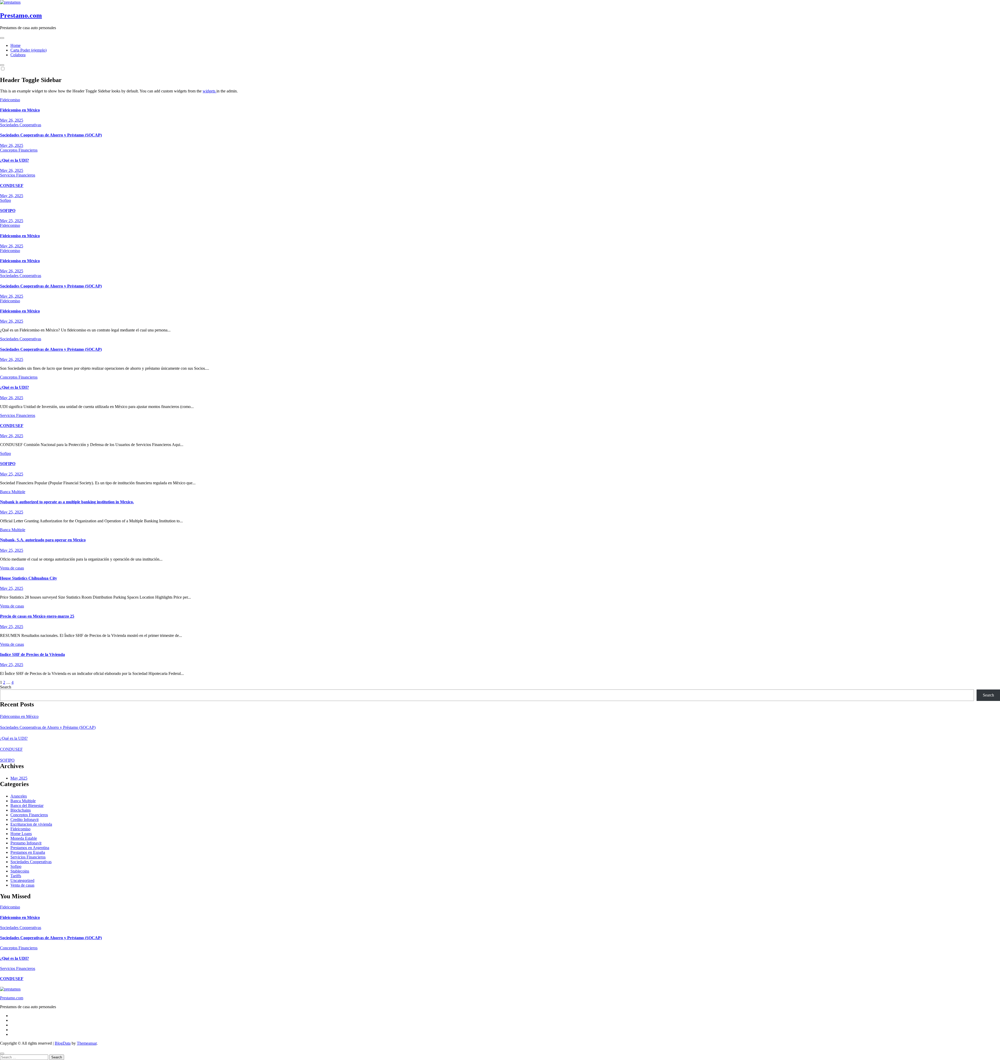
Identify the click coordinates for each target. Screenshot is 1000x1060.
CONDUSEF (11, 185)
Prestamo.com (21, 15)
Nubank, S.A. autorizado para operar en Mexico (43, 540)
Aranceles (18, 796)
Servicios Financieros (17, 175)
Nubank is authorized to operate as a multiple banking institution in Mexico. (67, 502)
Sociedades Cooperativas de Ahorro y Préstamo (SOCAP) (51, 135)
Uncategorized (22, 880)
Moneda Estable (23, 838)
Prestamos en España (27, 852)
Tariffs (15, 876)
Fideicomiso (10, 100)
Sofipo (5, 200)
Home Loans (21, 833)
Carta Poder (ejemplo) (28, 50)
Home (15, 45)
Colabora (18, 55)
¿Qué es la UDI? (14, 160)
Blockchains (20, 810)
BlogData (63, 1043)
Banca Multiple (12, 492)
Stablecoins (19, 871)
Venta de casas (12, 568)
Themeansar (87, 1043)
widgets (209, 91)
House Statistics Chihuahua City (28, 578)
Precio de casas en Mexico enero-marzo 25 (37, 616)
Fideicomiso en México (20, 110)
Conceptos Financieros (19, 150)
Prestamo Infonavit (25, 843)
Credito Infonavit (24, 819)
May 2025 (18, 778)
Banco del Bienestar (26, 805)
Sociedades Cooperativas (20, 125)
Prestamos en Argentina (29, 847)
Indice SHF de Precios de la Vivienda (32, 654)
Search (5, 687)
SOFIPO (7, 210)
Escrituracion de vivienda (31, 824)
